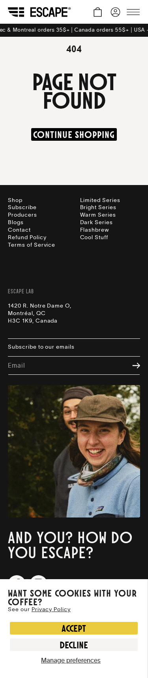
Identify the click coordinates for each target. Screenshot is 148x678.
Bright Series (98, 207)
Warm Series (98, 215)
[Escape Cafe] (39, 12)
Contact (19, 230)
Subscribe (22, 207)
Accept (74, 628)
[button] (98, 12)
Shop (15, 200)
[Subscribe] (132, 366)
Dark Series (96, 222)
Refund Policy (27, 237)
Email (16, 366)
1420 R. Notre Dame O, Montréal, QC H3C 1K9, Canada (39, 313)
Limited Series (100, 200)
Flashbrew (94, 230)
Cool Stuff (94, 237)
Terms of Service (31, 245)
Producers (22, 215)
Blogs (16, 222)
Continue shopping (74, 134)
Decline (74, 644)
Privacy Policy (51, 609)
